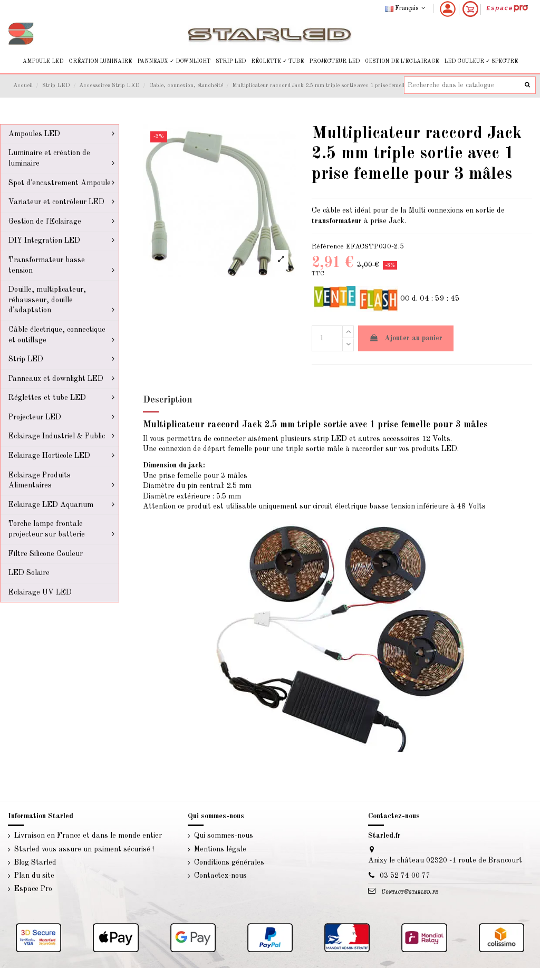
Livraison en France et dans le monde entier (88, 835)
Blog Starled (35, 862)
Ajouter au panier (413, 338)
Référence (328, 246)
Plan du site (34, 875)
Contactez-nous (220, 875)
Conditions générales (229, 862)
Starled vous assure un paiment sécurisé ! (84, 849)
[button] (43, 61)
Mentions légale (220, 849)
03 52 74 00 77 (405, 875)
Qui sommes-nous (223, 835)
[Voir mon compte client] (447, 9)
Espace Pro (33, 889)
